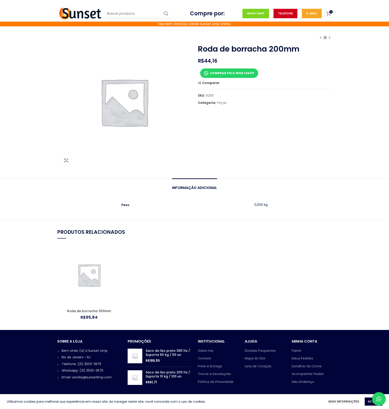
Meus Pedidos (302, 358)
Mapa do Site (255, 358)
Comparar (210, 82)
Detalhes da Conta (306, 366)
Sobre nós (205, 350)
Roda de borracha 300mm (89, 311)
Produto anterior (320, 37)
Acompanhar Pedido (308, 374)
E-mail (311, 13)
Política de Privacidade (215, 381)
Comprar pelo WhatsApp (232, 73)
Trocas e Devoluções (214, 374)
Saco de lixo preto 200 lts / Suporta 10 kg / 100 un (168, 374)
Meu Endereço (303, 381)
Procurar (166, 13)
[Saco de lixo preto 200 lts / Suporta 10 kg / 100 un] (135, 377)
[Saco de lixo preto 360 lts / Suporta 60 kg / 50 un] (135, 356)
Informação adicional (194, 187)
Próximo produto (329, 37)
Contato (204, 358)
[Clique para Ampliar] (66, 160)
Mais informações (343, 401)
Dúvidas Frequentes (260, 350)
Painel (296, 350)
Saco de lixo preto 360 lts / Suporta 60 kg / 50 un (168, 353)
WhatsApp (255, 13)
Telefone (285, 13)
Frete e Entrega (210, 366)
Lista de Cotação (258, 366)
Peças (221, 103)
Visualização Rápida (117, 261)
